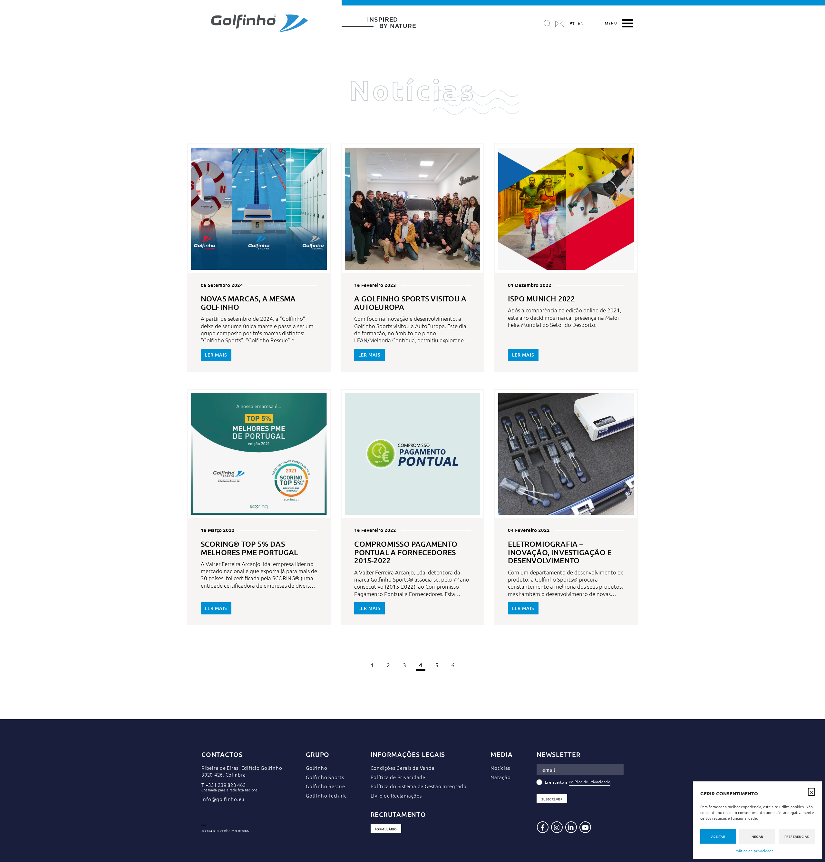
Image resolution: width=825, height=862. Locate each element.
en (580, 23)
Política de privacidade (754, 850)
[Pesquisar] (547, 23)
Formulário (386, 829)
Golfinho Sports (325, 777)
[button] (811, 791)
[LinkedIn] (571, 827)
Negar (757, 836)
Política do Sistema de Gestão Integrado (419, 786)
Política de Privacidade (398, 777)
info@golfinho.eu (223, 799)
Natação (500, 777)
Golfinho (316, 767)
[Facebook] (542, 827)
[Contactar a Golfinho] (559, 23)
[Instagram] (557, 827)
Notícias (500, 767)
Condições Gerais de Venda (403, 767)
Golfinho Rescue (325, 786)
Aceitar (718, 836)
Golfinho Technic (326, 795)
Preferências (796, 836)
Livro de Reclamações (396, 795)
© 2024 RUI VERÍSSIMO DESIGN (225, 831)
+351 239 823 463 (226, 784)
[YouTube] (585, 827)
